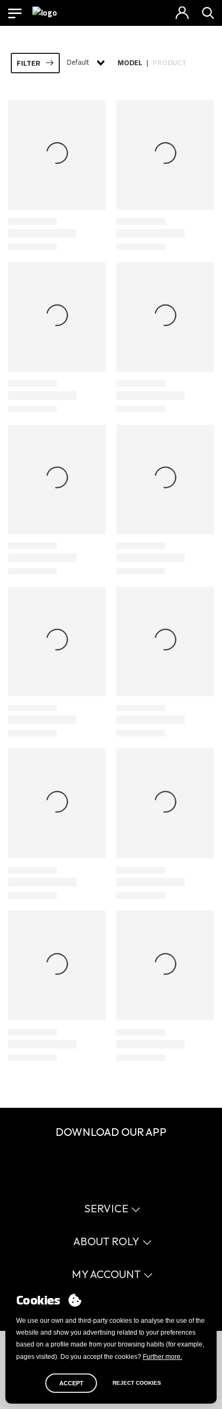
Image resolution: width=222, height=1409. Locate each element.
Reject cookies (137, 1383)
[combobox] (85, 63)
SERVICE (106, 1208)
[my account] (182, 12)
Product (169, 62)
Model (129, 62)
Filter (28, 63)
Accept (71, 1383)
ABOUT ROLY (106, 1241)
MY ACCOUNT (106, 1274)
